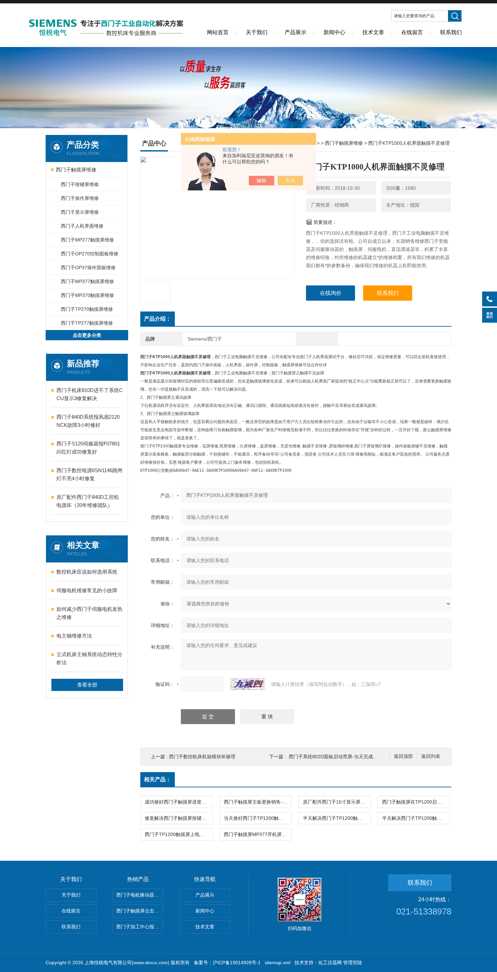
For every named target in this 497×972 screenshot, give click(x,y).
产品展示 (295, 32)
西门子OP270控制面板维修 (89, 253)
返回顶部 (403, 756)
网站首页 (218, 32)
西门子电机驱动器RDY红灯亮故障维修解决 (139, 895)
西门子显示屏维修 (80, 212)
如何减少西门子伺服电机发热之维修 (89, 613)
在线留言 (412, 32)
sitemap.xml (277, 962)
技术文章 (373, 32)
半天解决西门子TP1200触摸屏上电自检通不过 (416, 818)
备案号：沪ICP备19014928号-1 (227, 962)
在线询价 (330, 293)
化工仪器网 (330, 962)
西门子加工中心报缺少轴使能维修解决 (139, 926)
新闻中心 (334, 32)
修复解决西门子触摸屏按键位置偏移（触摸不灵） (178, 818)
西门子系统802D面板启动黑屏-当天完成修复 (335, 756)
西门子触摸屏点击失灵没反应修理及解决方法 (139, 910)
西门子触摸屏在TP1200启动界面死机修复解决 (416, 802)
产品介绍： (157, 319)
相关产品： (157, 779)
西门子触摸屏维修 (76, 169)
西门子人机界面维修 (82, 226)
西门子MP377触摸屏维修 (87, 281)
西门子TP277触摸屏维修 (87, 323)
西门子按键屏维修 (80, 184)
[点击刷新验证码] (247, 684)
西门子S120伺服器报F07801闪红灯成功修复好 (88, 448)
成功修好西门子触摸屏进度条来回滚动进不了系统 (178, 802)
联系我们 (451, 32)
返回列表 (430, 756)
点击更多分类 (87, 335)
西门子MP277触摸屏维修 (87, 239)
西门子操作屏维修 (80, 198)
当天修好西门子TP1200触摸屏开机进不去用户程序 (257, 818)
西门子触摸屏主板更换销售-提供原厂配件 (257, 802)
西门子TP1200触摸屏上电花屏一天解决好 (178, 834)
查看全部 (87, 685)
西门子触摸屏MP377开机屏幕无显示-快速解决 (257, 834)
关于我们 (256, 32)
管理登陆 (352, 962)
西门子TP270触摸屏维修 (87, 309)
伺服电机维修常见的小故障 (86, 590)
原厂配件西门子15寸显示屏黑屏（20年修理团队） (337, 802)
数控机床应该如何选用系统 (86, 572)
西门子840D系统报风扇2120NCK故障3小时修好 (88, 421)
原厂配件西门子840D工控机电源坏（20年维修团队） (87, 501)
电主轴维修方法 (74, 636)
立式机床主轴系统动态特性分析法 (89, 658)
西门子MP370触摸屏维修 (87, 295)
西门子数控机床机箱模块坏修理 (202, 756)
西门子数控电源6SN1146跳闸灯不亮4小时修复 (89, 474)
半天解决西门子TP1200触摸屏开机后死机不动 (337, 818)
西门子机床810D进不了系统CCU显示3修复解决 (89, 394)
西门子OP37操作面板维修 (88, 267)
